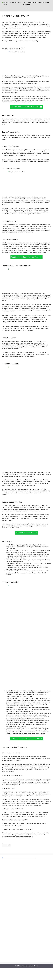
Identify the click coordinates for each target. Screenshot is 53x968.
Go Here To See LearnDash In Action (25, 107)
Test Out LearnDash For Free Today (25, 257)
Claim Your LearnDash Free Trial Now (25, 739)
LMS (20, 814)
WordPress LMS (25, 691)
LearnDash (37, 526)
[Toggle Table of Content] (7, 845)
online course (42, 694)
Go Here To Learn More (25, 533)
